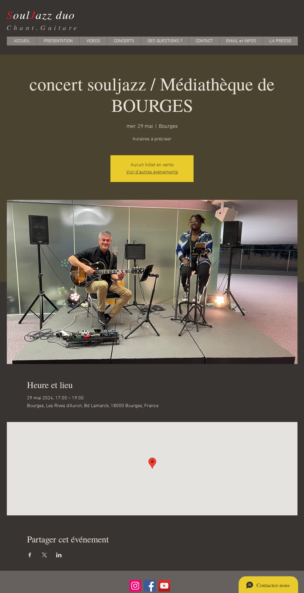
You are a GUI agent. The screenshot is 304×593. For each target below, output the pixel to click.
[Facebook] (150, 586)
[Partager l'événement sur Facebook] (30, 555)
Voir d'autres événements (152, 172)
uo (68, 14)
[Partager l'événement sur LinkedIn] (59, 555)
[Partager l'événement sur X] (44, 555)
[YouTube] (164, 586)
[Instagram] (135, 586)
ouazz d (34, 14)
